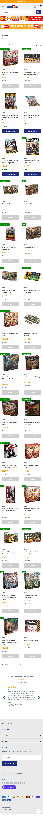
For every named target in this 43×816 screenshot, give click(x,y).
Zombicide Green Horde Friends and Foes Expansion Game (10, 379)
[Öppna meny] (3, 6)
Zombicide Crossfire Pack (31, 247)
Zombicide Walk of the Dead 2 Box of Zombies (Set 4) (32, 553)
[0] (39, 6)
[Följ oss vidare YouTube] (19, 783)
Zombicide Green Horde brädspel (30, 334)
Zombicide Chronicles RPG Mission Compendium (10, 162)
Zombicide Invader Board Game (9, 423)
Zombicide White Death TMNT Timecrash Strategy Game (10, 642)
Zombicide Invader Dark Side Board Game (32, 423)
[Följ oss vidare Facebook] (3, 783)
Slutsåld (10, 86)
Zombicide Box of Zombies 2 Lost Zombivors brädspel (32, 73)
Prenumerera (9, 763)
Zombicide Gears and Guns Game (10, 334)
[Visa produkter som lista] (40, 45)
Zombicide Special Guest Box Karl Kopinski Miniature (10, 509)
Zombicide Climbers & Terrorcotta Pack (30, 205)
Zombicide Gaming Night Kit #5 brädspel (32, 291)
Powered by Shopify (7, 809)
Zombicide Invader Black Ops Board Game (32, 378)
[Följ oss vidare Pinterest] (15, 783)
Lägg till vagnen (10, 131)
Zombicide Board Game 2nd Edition (10, 73)
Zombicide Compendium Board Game (9, 248)
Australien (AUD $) (18, 773)
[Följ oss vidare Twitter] (7, 783)
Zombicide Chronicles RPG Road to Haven (31, 162)
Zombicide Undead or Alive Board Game (31, 509)
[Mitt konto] (35, 6)
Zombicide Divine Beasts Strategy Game (9, 291)
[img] (21, 680)
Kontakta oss (21, 1)
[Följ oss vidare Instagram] (11, 783)
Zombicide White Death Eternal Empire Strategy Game (9, 597)
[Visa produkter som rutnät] (36, 45)
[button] (4, 697)
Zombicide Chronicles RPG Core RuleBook (31, 116)
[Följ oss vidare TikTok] (23, 783)
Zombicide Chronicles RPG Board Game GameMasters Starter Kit (10, 117)
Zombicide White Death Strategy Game (30, 596)
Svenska (5, 773)
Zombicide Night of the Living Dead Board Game (9, 466)
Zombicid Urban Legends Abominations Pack (9, 553)
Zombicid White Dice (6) (31, 640)
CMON (3, 69)
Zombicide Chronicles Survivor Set (8, 205)
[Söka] (38, 12)
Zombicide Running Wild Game (31, 466)
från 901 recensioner (21, 682)
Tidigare (6, 664)
